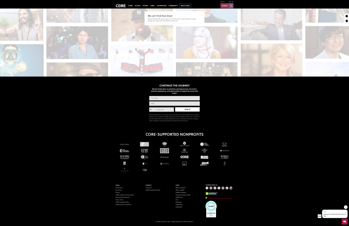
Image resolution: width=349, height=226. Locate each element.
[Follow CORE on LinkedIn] (223, 188)
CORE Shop (179, 204)
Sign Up (231, 1)
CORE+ (152, 6)
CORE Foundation (181, 192)
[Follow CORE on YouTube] (231, 188)
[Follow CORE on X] (219, 188)
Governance (119, 188)
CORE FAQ (179, 207)
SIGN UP (187, 109)
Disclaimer (119, 190)
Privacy (118, 192)
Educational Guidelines (123, 197)
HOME (130, 6)
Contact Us (149, 188)
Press (177, 200)
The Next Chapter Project (183, 195)
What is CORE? (180, 190)
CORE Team (179, 197)
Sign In (222, 1)
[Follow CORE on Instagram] (207, 188)
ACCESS (137, 6)
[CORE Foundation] (219, 198)
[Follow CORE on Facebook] (215, 188)
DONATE (225, 6)
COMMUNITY (173, 6)
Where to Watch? (181, 188)
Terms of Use (119, 200)
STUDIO (145, 6)
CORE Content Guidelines (123, 204)
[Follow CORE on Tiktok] (227, 188)
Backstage (179, 202)
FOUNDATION (161, 6)
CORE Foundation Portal (153, 190)
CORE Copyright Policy (122, 202)
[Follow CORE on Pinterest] (211, 188)
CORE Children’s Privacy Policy (125, 195)
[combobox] (152, 109)
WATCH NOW (185, 6)
